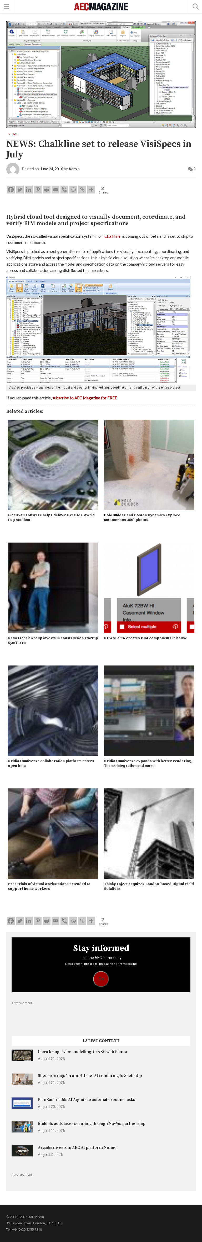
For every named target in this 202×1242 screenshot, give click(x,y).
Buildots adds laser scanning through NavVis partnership (91, 1123)
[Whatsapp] (73, 189)
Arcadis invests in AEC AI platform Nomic (77, 1147)
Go (101, 978)
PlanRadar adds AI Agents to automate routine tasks (86, 1099)
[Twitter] (20, 189)
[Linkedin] (29, 189)
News (12, 134)
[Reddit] (46, 189)
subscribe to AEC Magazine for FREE (84, 397)
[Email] (55, 189)
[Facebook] (11, 189)
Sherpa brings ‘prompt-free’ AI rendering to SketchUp (90, 1075)
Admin (74, 169)
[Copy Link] (82, 189)
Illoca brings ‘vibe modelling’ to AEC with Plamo (82, 1051)
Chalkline (112, 236)
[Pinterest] (38, 189)
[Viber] (64, 189)
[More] (91, 189)
